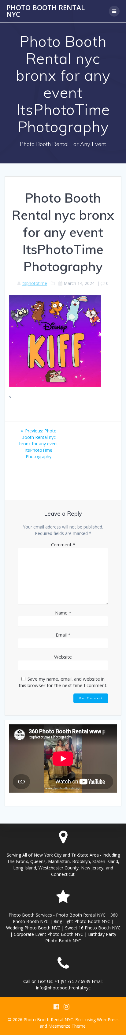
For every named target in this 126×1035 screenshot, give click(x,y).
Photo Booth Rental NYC (45, 11)
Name (63, 613)
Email (63, 635)
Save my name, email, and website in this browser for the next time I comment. (63, 682)
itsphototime (34, 283)
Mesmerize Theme (67, 1026)
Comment (63, 544)
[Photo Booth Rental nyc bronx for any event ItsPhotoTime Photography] (55, 385)
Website (63, 657)
